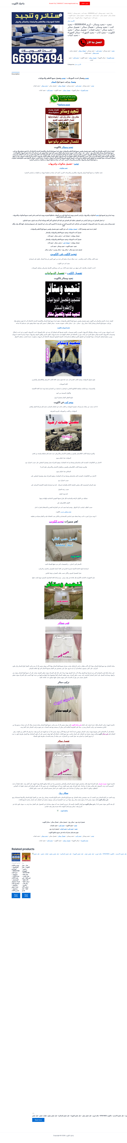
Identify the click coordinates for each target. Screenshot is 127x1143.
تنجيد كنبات (63, 829)
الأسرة (72, 21)
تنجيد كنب (99, 51)
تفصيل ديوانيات (72, 229)
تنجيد (113, 51)
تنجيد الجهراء (110, 58)
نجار (111, 13)
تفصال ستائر (82, 51)
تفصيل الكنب (74, 273)
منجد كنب (68, 402)
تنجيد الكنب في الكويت (63, 254)
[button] (85, 3)
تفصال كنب (66, 243)
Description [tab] (16, 74)
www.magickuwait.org (71, 3)
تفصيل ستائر (93, 58)
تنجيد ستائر (96, 53)
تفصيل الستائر (102, 784)
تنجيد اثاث (76, 58)
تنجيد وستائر (67, 147)
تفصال (72, 82)
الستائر (53, 82)
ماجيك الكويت (18, 3)
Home (69, 13)
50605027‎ (60, 3)
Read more (16, 895)
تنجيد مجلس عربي (66, 512)
